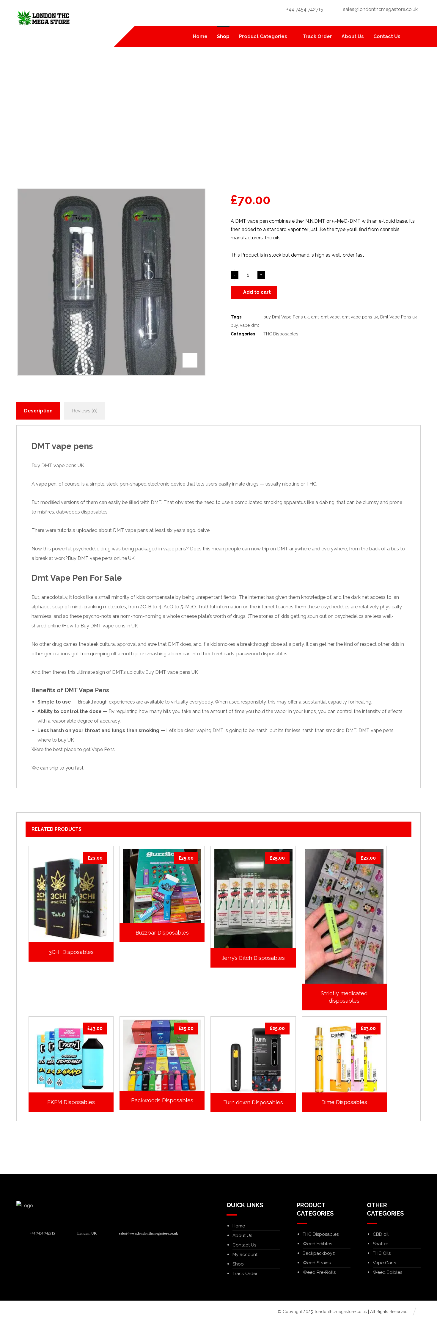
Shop (238, 1264)
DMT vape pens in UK (114, 626)
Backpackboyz (319, 1253)
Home (238, 1226)
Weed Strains (317, 1263)
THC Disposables (280, 333)
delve (203, 530)
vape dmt (249, 325)
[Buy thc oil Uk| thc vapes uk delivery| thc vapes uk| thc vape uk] (43, 18)
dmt (315, 316)
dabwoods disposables (82, 512)
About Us (242, 1235)
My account (244, 1254)
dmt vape (330, 316)
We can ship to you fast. (58, 768)
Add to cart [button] (74, 973)
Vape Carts (384, 1263)
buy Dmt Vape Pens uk (286, 316)
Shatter (380, 1243)
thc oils (273, 238)
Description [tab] (38, 411)
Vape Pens (103, 749)
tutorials (66, 530)
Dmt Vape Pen (60, 578)
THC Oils (382, 1253)
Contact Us (244, 1245)
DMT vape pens (62, 446)
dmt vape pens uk (360, 316)
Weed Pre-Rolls (319, 1272)
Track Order (244, 1273)
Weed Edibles (317, 1243)
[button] (413, 36)
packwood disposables (261, 654)
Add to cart (257, 292)
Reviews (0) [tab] (85, 411)
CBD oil (381, 1234)
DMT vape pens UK (176, 672)
